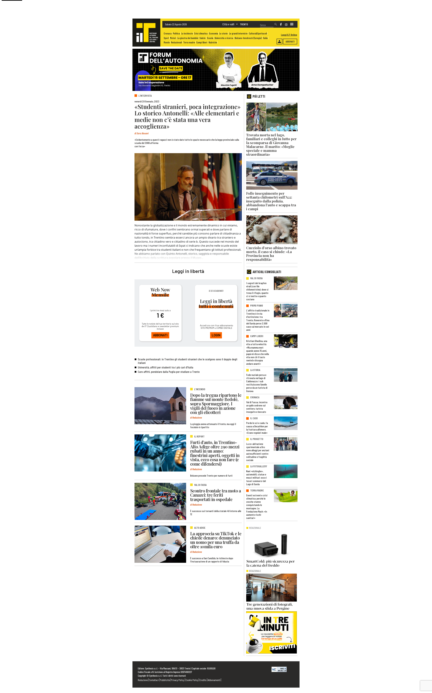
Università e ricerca (223, 38)
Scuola (210, 38)
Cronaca (168, 33)
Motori (173, 38)
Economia (213, 33)
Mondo (167, 42)
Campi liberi (201, 42)
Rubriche (213, 42)
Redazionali (176, 42)
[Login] (279, 41)
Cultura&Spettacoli (258, 33)
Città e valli (228, 24)
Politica (176, 33)
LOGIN (216, 335)
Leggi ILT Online (289, 34)
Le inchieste (187, 33)
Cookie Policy (192, 680)
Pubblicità (165, 680)
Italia (265, 38)
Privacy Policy (177, 680)
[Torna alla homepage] (146, 33)
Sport (166, 38)
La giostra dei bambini (187, 38)
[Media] (292, 24)
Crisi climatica (201, 33)
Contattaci (154, 680)
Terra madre (189, 42)
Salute (202, 38)
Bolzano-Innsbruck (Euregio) (248, 38)
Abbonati (290, 41)
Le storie (223, 33)
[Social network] (281, 24)
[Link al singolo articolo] (160, 405)
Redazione (143, 680)
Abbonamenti (214, 680)
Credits (202, 680)
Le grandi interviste (238, 33)
